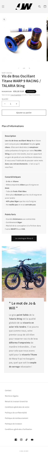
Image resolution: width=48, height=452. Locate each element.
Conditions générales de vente (17, 407)
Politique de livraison (13, 424)
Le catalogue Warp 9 (24, 238)
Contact (8, 390)
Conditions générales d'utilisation (18, 429)
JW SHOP (26, 451)
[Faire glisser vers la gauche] (18, 68)
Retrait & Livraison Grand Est (16, 401)
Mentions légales (11, 396)
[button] (3, 6)
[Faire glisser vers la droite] (29, 68)
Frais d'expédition (16, 95)
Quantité (5, 99)
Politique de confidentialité (16, 413)
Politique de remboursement (16, 418)
